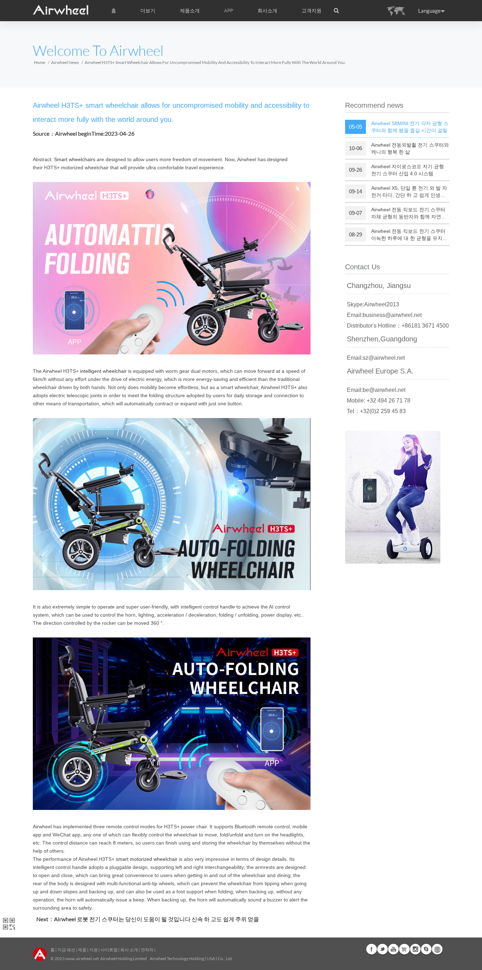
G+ (404, 949)
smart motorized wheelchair (146, 859)
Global (437, 949)
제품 (82, 949)
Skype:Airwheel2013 (373, 304)
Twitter (382, 949)
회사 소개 (129, 949)
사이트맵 (109, 949)
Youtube (393, 949)
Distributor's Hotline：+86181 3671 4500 (398, 326)
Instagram (415, 949)
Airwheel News (65, 62)
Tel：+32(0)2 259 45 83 (376, 411)
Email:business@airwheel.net (384, 315)
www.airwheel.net (82, 958)
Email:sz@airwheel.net (376, 358)
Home (39, 62)
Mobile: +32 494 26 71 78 (378, 401)
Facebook (371, 949)
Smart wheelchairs (74, 159)
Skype (426, 949)
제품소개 (190, 10)
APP (228, 10)
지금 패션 (66, 949)
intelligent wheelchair (103, 371)
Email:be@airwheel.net (376, 390)
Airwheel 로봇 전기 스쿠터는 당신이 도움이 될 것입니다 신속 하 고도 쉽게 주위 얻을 (156, 919)
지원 (93, 949)
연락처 (147, 949)
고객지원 (311, 10)
